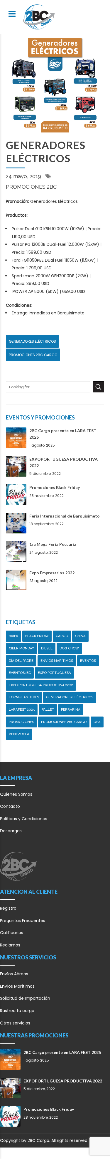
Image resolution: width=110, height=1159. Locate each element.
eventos (88, 661)
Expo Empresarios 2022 (52, 572)
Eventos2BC (20, 673)
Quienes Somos (16, 794)
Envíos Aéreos (14, 974)
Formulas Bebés (24, 697)
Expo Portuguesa (54, 673)
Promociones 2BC (31, 187)
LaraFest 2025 (22, 709)
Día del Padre (21, 661)
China (80, 636)
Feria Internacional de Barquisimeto (64, 515)
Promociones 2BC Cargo (33, 354)
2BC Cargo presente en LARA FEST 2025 (62, 1052)
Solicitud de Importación (25, 998)
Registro (8, 908)
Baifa (13, 636)
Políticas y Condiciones (23, 819)
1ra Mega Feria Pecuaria (52, 544)
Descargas (11, 831)
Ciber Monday (21, 648)
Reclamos (10, 945)
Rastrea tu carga (17, 1011)
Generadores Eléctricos (32, 341)
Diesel (47, 648)
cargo (62, 636)
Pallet (48, 709)
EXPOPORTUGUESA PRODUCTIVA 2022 (62, 1080)
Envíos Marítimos (56, 661)
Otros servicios (15, 1023)
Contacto (10, 806)
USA (97, 722)
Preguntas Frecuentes (22, 920)
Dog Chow (69, 648)
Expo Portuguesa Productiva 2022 (41, 685)
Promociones (21, 722)
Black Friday (37, 636)
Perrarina (70, 709)
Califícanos (11, 933)
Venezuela (19, 734)
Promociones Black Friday (54, 487)
